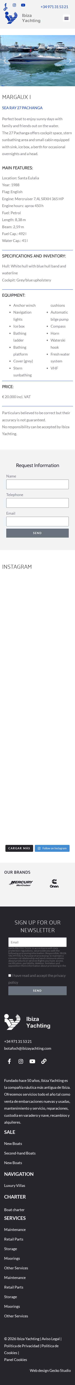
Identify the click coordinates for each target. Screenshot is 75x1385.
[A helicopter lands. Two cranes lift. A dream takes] (37, 820)
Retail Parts (13, 1239)
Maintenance (15, 1229)
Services (15, 1218)
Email (10, 513)
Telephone (14, 494)
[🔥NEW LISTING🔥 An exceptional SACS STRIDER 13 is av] (37, 687)
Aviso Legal (51, 1338)
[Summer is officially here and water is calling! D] (37, 731)
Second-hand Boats (20, 1153)
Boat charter (14, 1209)
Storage (10, 1248)
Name (11, 476)
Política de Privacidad (21, 1345)
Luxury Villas (14, 1185)
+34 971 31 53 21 (18, 1041)
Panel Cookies (15, 1359)
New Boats (13, 1143)
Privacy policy (16, 968)
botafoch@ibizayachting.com (27, 1048)
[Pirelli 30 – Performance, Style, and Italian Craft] (37, 776)
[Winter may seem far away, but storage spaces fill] (37, 642)
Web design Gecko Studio (50, 1370)
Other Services (16, 1268)
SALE (9, 1132)
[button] (66, 18)
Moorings (12, 1258)
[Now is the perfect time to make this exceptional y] (37, 597)
